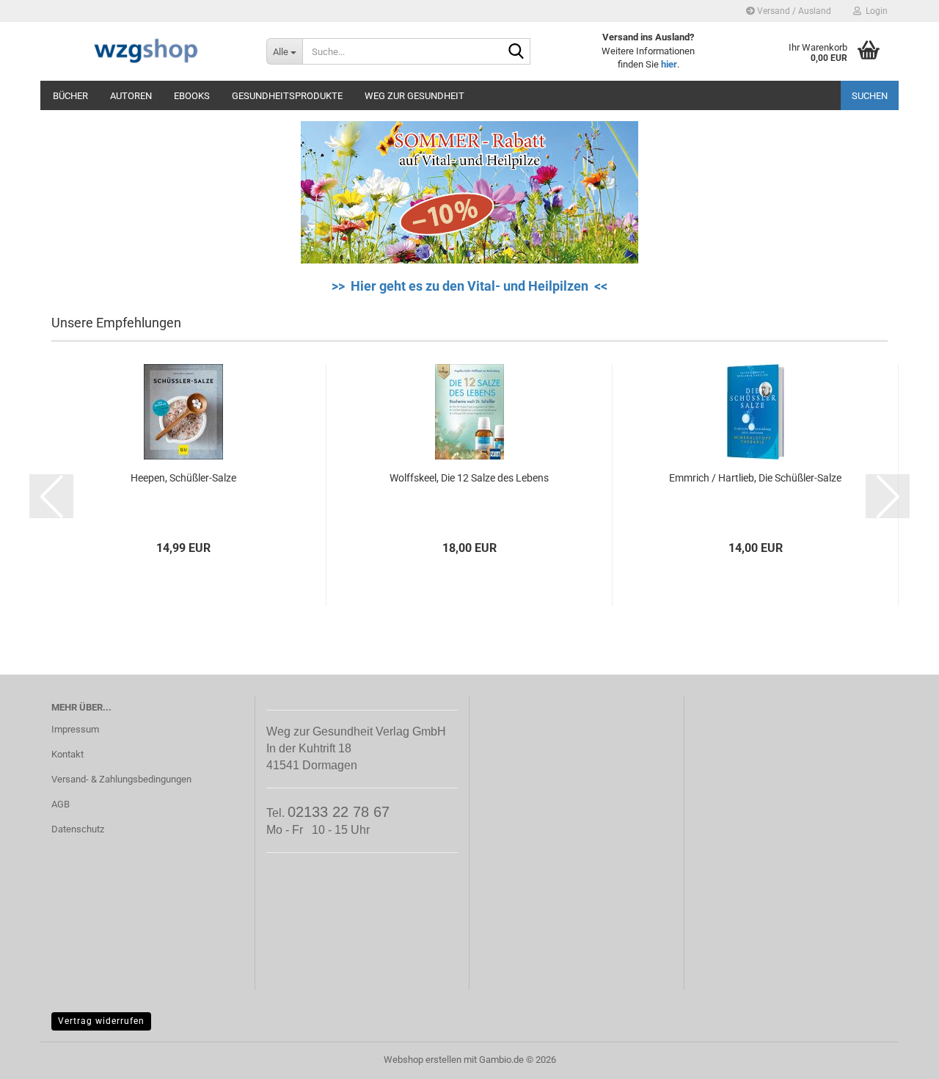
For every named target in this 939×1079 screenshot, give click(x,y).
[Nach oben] (899, 1057)
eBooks (192, 95)
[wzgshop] (147, 51)
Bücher (70, 95)
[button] (51, 496)
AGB (60, 804)
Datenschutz (77, 829)
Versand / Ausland (793, 11)
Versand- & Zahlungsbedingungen (121, 779)
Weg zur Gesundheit (414, 95)
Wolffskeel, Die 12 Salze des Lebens (469, 478)
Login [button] (874, 11)
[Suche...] (516, 52)
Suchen (870, 95)
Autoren (131, 95)
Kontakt (67, 754)
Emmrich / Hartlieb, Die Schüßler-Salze (755, 478)
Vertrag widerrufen (101, 1021)
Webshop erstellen (422, 1059)
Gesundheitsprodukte (287, 95)
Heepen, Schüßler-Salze (183, 478)
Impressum (75, 729)
